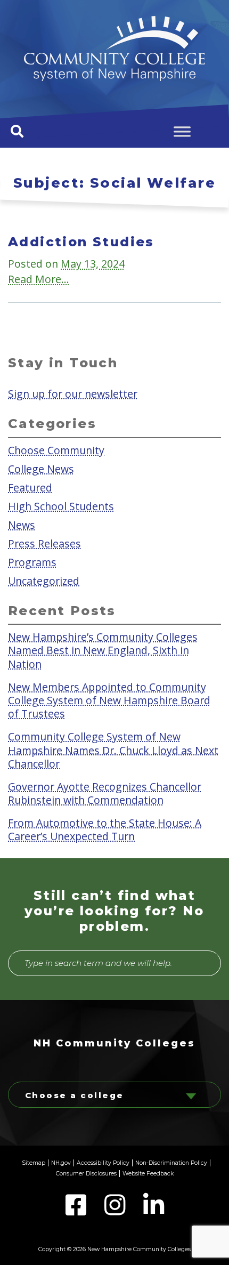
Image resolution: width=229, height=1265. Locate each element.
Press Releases (44, 543)
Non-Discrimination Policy (171, 1162)
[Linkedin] (153, 1211)
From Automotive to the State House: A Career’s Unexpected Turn (104, 829)
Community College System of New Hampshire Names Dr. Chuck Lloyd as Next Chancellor (113, 750)
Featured (30, 487)
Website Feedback (148, 1173)
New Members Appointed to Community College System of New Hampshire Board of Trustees (109, 700)
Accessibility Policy (103, 1162)
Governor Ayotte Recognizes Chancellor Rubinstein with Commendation (104, 793)
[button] (17, 131)
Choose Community (56, 449)
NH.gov (61, 1162)
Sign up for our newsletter (72, 393)
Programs (32, 562)
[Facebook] (77, 1211)
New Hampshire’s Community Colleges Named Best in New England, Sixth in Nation (103, 650)
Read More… (38, 279)
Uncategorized (43, 581)
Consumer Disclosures (86, 1173)
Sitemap (33, 1162)
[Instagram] (115, 1211)
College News (41, 468)
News (21, 525)
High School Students (61, 506)
